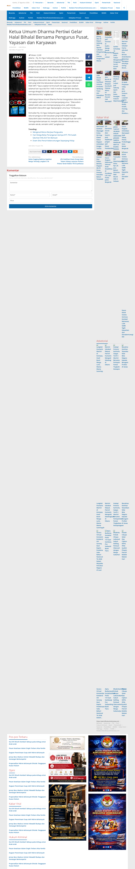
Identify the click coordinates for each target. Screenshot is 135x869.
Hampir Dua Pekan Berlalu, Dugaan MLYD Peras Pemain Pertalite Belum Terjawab (100, 168)
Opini (110, 725)
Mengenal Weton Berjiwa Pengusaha (48, 132)
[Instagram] (65, 151)
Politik (112, 729)
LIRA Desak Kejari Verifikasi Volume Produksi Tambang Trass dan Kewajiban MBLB (100, 86)
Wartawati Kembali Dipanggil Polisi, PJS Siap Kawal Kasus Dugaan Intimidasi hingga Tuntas (100, 137)
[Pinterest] (54, 151)
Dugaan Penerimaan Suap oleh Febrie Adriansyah (27, 753)
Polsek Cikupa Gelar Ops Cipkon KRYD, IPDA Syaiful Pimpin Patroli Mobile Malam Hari (124, 702)
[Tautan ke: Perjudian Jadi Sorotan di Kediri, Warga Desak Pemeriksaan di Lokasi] (108, 33)
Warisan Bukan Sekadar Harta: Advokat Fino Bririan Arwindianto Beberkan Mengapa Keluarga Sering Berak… (126, 54)
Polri (117, 723)
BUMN (115, 727)
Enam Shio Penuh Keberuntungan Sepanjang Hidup (53, 140)
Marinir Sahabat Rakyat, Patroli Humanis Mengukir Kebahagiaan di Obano (109, 512)
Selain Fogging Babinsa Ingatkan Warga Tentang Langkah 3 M (40, 159)
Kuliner (106, 729)
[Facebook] (44, 151)
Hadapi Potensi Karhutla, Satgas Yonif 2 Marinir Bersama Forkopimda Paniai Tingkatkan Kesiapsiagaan (118, 514)
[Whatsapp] (89, 84)
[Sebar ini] (89, 57)
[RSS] (75, 151)
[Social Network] (124, 8)
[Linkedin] (70, 151)
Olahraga (99, 729)
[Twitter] (49, 151)
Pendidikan (107, 727)
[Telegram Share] (89, 77)
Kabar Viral (122, 727)
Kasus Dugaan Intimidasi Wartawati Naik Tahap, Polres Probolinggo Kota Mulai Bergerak (126, 137)
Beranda (99, 723)
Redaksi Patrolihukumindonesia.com (108, 731)
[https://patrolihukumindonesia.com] (9, 6)
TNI (113, 723)
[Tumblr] (59, 151)
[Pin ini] (89, 70)
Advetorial (107, 723)
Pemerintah (117, 725)
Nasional (99, 727)
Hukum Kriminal (102, 725)
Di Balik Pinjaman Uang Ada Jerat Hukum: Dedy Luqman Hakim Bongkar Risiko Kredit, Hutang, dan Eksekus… (125, 97)
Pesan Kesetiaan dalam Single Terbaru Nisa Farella (27, 748)
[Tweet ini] (89, 63)
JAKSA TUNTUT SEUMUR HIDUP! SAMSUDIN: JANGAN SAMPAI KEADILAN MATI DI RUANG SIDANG (117, 138)
